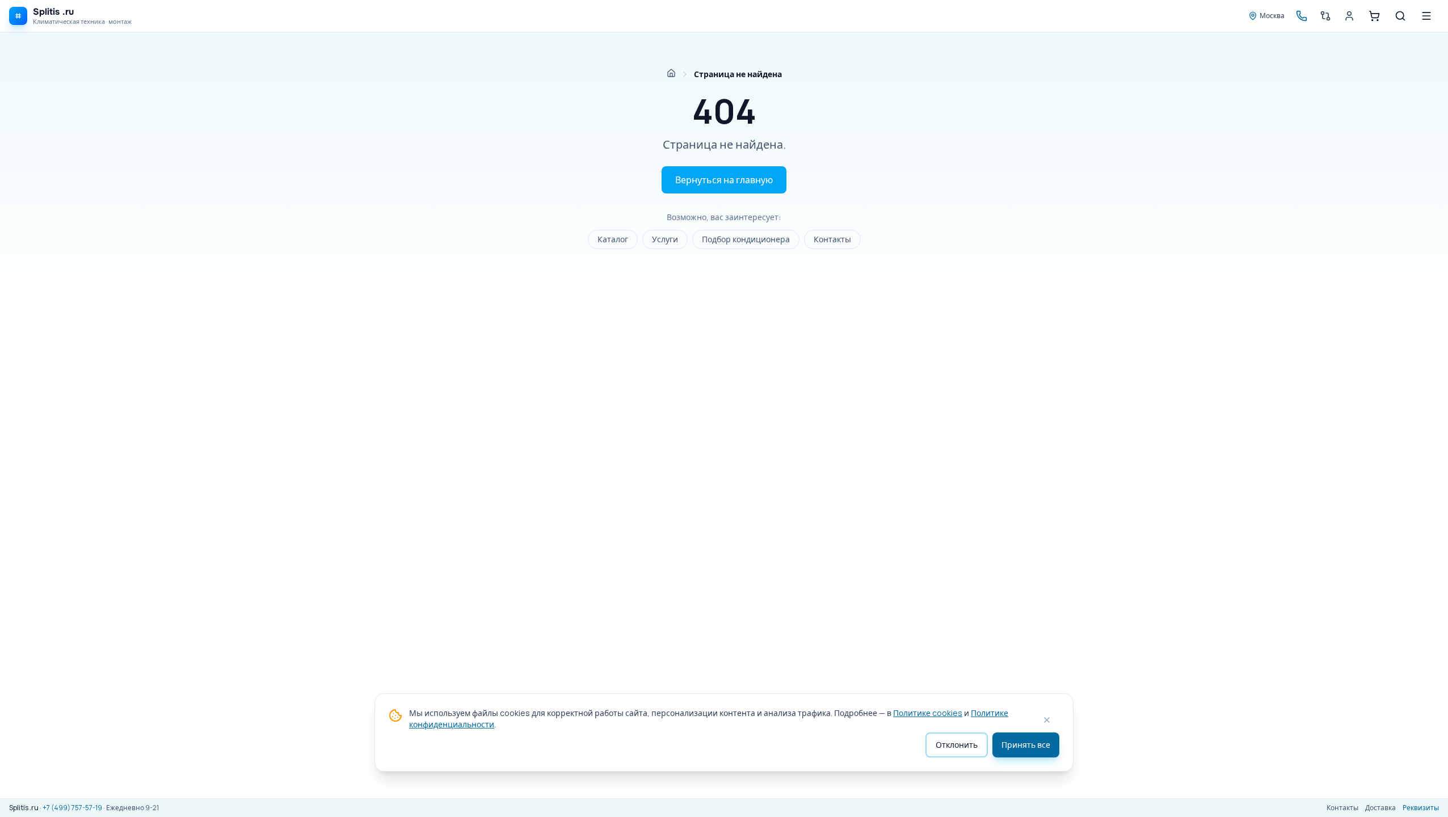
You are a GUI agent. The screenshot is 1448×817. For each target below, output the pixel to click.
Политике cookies (927, 712)
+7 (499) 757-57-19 (72, 807)
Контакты (832, 239)
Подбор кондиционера (746, 239)
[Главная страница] (671, 73)
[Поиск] (1400, 15)
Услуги (665, 239)
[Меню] (1426, 15)
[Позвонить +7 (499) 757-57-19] (1301, 16)
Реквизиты (1421, 807)
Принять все (1025, 744)
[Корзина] (1374, 15)
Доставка (1380, 807)
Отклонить (957, 744)
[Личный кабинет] (1349, 16)
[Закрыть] (1046, 719)
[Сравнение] (1325, 16)
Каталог (612, 239)
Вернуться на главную (724, 180)
